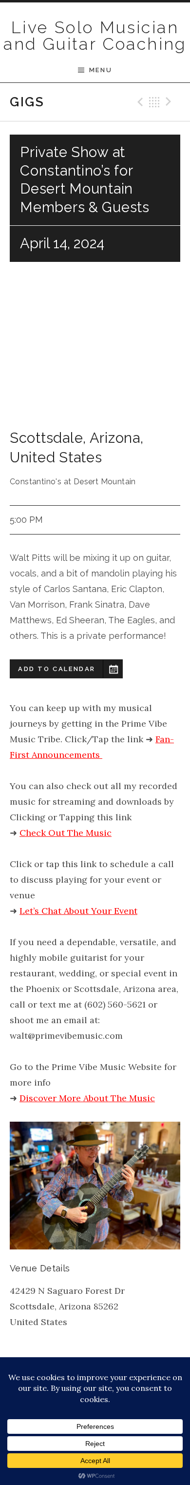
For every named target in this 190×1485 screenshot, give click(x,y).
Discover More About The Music (87, 1098)
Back (154, 102)
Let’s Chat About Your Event (78, 910)
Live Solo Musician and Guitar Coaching (95, 36)
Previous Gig (139, 102)
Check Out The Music (65, 832)
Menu (100, 70)
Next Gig (170, 102)
